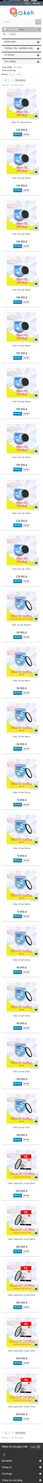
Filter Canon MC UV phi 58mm (21, 1239)
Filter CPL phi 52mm (21, 234)
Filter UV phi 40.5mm (21, 625)
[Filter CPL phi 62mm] (21, 383)
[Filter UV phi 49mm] (21, 718)
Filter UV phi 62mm (21, 960)
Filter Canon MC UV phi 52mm (21, 1183)
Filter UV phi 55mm (21, 848)
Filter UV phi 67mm (21, 1016)
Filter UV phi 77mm (21, 1127)
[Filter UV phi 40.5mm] (21, 606)
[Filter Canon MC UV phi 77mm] (21, 1388)
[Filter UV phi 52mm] (21, 773)
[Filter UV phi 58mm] (21, 885)
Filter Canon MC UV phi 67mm (21, 1295)
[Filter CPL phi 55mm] (21, 271)
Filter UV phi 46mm (21, 681)
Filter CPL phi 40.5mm (21, 122)
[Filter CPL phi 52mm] (21, 215)
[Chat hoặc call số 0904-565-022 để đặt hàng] (21, 0)
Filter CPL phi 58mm (21, 346)
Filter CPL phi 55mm (21, 290)
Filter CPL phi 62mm (21, 401)
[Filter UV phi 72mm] (21, 1053)
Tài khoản (7, 1473)
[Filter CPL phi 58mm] (21, 327)
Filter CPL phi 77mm (21, 569)
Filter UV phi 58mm (21, 904)
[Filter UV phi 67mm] (21, 997)
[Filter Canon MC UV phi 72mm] (21, 1332)
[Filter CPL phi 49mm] (21, 159)
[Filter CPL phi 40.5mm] (21, 103)
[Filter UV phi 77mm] (21, 1108)
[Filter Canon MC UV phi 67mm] (21, 1276)
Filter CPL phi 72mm (21, 513)
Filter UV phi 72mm (21, 1072)
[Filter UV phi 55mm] (21, 829)
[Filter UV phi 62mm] (21, 941)
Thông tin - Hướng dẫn (18, 48)
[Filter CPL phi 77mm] (21, 550)
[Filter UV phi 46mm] (21, 662)
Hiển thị (5, 74)
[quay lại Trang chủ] (4, 34)
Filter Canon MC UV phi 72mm (21, 1351)
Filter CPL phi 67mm (21, 457)
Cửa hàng (10, 61)
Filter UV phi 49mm (21, 736)
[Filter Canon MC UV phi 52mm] (21, 1164)
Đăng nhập (36, 3)
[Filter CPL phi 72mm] (21, 494)
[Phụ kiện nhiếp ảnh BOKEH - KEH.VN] (21, 12)
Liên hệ (27, 3)
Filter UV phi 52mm (21, 792)
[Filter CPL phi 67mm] (21, 438)
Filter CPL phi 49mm (21, 178)
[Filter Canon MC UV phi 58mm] (21, 1220)
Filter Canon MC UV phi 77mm (21, 1407)
